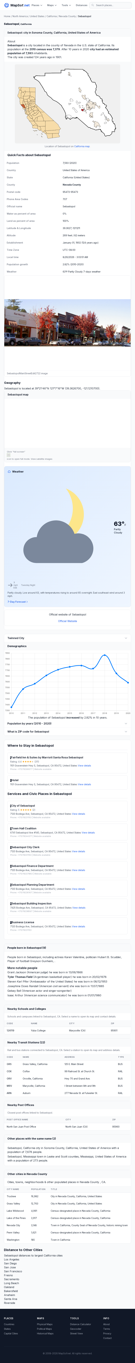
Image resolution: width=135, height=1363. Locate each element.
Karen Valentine (74, 957)
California (52, 16)
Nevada (68, 45)
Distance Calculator (80, 1324)
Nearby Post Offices (20, 1105)
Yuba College (38, 1030)
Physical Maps (45, 1324)
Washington (13, 1239)
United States (37, 16)
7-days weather (92, 271)
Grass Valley (13, 1203)
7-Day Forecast (17, 601)
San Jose (10, 1267)
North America (20, 16)
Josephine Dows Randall (22, 986)
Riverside (9, 1303)
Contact (107, 1338)
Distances (81, 5)
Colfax (26, 1071)
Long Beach (11, 1283)
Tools (65, 5)
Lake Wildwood (15, 1210)
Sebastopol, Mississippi (21, 1156)
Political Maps (44, 1328)
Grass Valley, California (35, 1064)
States (7, 1328)
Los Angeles (11, 1259)
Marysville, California (34, 1085)
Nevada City (13, 1225)
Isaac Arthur (15, 995)
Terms (106, 1328)
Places (35, 5)
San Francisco (13, 1271)
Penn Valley (13, 1232)
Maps (50, 5)
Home (7, 16)
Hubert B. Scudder (109, 957)
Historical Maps (45, 1333)
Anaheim (9, 1295)
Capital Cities (11, 1333)
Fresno (8, 1275)
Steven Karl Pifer (18, 981)
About (106, 1324)
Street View (76, 1333)
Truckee (11, 1196)
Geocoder (75, 1328)
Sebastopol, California (21, 1148)
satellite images (44, 459)
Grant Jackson (16, 972)
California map (82, 146)
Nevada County (67, 16)
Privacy (107, 1333)
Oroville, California (33, 1078)
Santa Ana (10, 1299)
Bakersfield (11, 1291)
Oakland (9, 1287)
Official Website (67, 621)
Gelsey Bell (14, 990)
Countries (9, 1324)
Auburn (26, 1093)
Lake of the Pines (16, 1218)
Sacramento (11, 1279)
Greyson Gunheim (41, 961)
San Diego (10, 1263)
